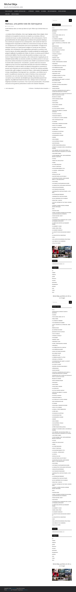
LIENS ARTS (7, 14)
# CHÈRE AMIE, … (55, 129)
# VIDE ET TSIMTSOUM (56, 166)
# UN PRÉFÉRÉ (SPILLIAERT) (57, 67)
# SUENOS (54, 33)
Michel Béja (10, 4)
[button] (25, 11)
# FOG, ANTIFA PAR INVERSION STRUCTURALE (61, 239)
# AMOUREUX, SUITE (56, 59)
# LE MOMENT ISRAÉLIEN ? (57, 230)
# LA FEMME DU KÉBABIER (57, 38)
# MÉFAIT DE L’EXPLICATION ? (58, 160)
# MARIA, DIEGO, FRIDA (56, 228)
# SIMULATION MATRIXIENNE (58, 187)
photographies (55, 284)
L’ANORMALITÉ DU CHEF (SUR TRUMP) (59, 196)
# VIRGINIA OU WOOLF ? (57, 53)
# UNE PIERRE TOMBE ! (56, 153)
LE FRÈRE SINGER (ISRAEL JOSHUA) (59, 145)
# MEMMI (54, 137)
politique (54, 286)
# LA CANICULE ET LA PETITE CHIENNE (59, 117)
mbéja (13, 26)
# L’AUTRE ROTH (55, 106)
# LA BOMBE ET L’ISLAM (56, 226)
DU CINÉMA (43, 11)
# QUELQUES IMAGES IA (57, 115)
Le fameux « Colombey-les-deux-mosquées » (39, 88)
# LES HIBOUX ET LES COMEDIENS (58, 241)
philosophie (54, 282)
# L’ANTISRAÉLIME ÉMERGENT (58, 194)
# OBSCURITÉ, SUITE (56, 73)
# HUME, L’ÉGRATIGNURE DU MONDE (59, 61)
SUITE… (53, 208)
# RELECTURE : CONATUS (57, 200)
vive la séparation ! (10, 88)
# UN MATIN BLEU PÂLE (56, 133)
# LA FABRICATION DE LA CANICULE (59, 65)
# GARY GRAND (55, 102)
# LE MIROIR (54, 121)
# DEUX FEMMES (55, 139)
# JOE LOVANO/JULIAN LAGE (57, 119)
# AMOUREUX (54, 63)
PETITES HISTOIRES (62, 11)
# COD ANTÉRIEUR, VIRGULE (57, 141)
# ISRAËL (54, 162)
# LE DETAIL (54, 172)
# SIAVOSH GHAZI (55, 210)
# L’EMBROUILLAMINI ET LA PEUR (58, 75)
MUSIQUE (37, 11)
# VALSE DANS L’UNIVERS (57, 104)
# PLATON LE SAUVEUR (56, 113)
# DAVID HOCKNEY (55, 88)
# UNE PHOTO (55, 217)
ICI (69, 296)
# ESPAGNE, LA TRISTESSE (57, 77)
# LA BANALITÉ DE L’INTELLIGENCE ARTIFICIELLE (61, 185)
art (52, 270)
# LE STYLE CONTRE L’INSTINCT (58, 108)
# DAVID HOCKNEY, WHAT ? (57, 215)
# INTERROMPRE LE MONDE (57, 135)
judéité (53, 276)
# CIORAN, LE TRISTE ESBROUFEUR (59, 127)
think (53, 292)
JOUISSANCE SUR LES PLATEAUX (58, 49)
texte (53, 288)
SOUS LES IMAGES (15, 14)
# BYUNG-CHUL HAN (56, 174)
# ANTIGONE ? (55, 100)
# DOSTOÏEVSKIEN (55, 143)
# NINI (53, 237)
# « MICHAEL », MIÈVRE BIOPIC (58, 170)
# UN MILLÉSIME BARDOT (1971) (58, 168)
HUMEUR (54, 274)
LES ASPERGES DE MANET (57, 48)
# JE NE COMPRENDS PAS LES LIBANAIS (60, 198)
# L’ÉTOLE (54, 158)
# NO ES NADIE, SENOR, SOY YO (58, 35)
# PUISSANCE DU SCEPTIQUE (57, 131)
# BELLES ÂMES (55, 36)
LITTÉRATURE (31, 11)
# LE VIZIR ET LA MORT (56, 82)
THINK (53, 290)
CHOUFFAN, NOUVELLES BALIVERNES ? (59, 84)
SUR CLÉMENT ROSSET (56, 71)
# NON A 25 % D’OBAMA (57, 125)
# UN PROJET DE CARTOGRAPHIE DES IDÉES (60, 183)
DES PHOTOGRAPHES (52, 11)
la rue (53, 27)
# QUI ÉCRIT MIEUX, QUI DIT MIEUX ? (59, 176)
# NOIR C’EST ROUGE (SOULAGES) (58, 69)
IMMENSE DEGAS (55, 46)
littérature (54, 278)
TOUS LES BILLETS (8, 11)
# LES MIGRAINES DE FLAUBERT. (58, 40)
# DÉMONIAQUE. (55, 86)
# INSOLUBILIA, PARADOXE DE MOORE (59, 123)
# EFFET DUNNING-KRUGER (57, 98)
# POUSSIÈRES (55, 55)
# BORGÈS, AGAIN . (56, 57)
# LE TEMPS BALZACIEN (56, 164)
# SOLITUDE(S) (55, 181)
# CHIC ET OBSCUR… (56, 51)
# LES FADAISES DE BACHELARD (58, 189)
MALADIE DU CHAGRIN (56, 96)
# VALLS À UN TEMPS (56, 243)
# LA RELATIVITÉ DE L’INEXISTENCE (59, 235)
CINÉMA (53, 272)
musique (54, 280)
